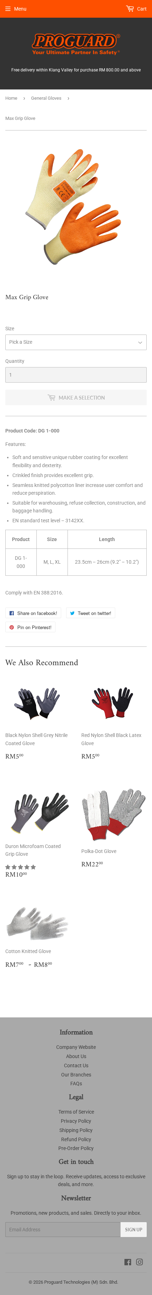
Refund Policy (76, 1139)
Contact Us (76, 1065)
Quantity (14, 361)
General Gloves (46, 98)
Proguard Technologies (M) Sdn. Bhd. (81, 1282)
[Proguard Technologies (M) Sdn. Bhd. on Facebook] (127, 1263)
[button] (21, 867)
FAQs (76, 1083)
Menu (20, 9)
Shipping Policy (76, 1130)
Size (9, 328)
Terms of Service (76, 1112)
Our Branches (76, 1075)
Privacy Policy (76, 1121)
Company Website (76, 1047)
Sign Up (133, 1229)
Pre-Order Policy (76, 1148)
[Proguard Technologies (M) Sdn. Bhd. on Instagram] (139, 1263)
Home (11, 98)
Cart (141, 9)
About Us (76, 1056)
